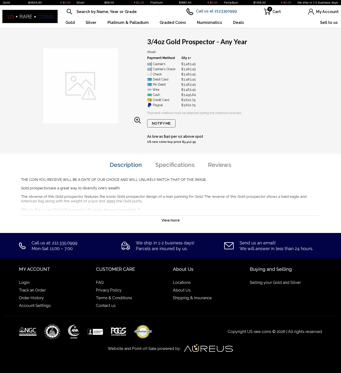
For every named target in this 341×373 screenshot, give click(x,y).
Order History (31, 297)
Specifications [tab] (175, 164)
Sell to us (329, 22)
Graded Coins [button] (173, 22)
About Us (182, 290)
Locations (182, 282)
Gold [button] (70, 22)
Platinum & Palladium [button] (128, 22)
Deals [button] (238, 22)
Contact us (106, 305)
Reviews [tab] (219, 164)
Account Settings (35, 305)
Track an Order (32, 290)
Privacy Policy (109, 290)
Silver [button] (91, 22)
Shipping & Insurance (192, 297)
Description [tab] (126, 164)
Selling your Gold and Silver (275, 282)
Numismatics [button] (209, 22)
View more (170, 220)
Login (24, 282)
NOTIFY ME (161, 123)
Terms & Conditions (114, 297)
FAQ (100, 282)
